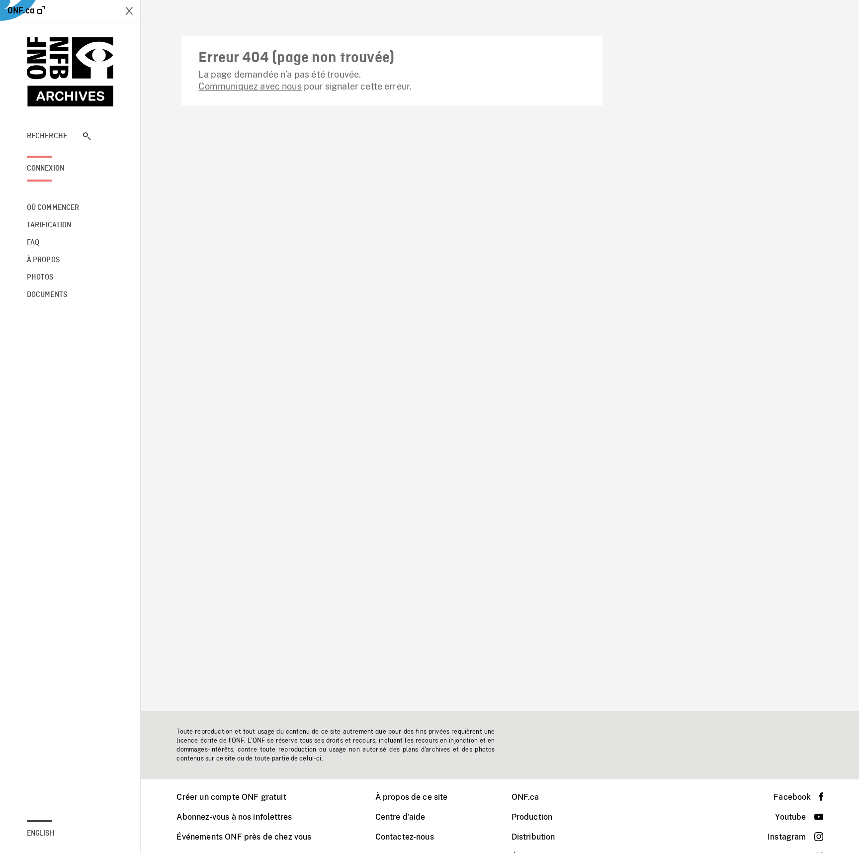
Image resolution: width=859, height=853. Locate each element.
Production (532, 817)
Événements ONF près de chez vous (243, 837)
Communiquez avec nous (249, 86)
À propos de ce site (411, 797)
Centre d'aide (400, 817)
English (41, 834)
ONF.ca (525, 797)
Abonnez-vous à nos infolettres (234, 817)
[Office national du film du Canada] (70, 71)
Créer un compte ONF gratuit (231, 797)
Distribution (533, 837)
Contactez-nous (404, 837)
